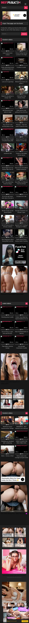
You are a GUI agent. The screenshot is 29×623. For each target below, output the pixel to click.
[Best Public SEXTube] (12, 3)
